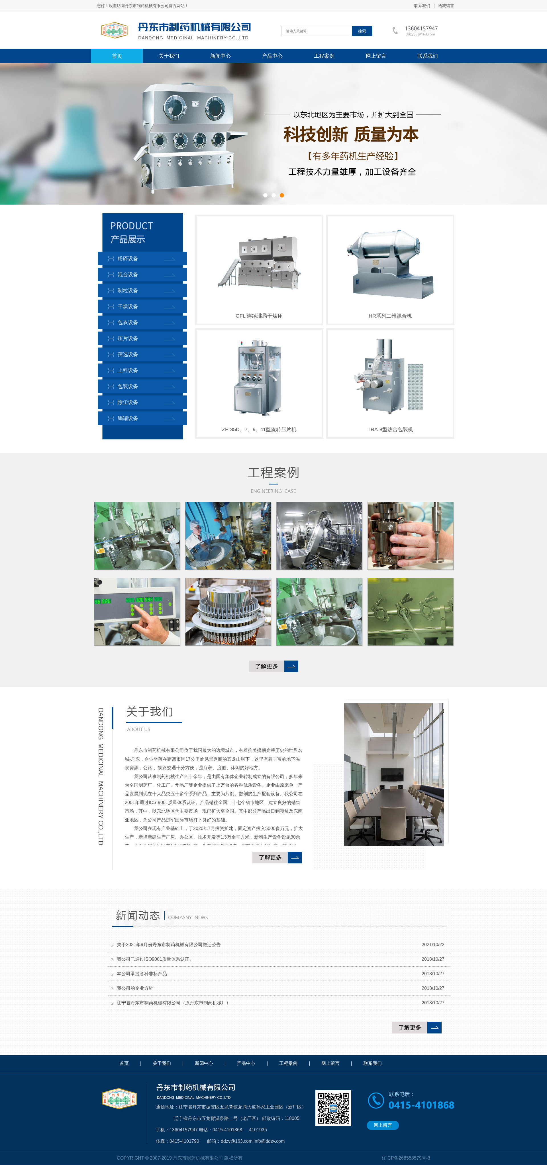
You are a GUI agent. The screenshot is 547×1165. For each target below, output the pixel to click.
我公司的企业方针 (135, 988)
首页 (117, 56)
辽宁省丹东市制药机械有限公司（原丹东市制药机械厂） (174, 1002)
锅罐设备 (128, 418)
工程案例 (324, 56)
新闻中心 (220, 56)
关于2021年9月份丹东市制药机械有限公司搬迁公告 (169, 944)
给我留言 (446, 5)
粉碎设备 (128, 258)
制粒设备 (128, 290)
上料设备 (128, 370)
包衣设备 (128, 322)
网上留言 (376, 56)
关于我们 (169, 56)
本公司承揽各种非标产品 (142, 973)
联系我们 (422, 5)
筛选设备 (128, 354)
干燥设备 (128, 306)
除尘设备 (128, 402)
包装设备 (128, 386)
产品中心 (272, 56)
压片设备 (128, 338)
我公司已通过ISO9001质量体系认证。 (155, 959)
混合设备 (128, 274)
